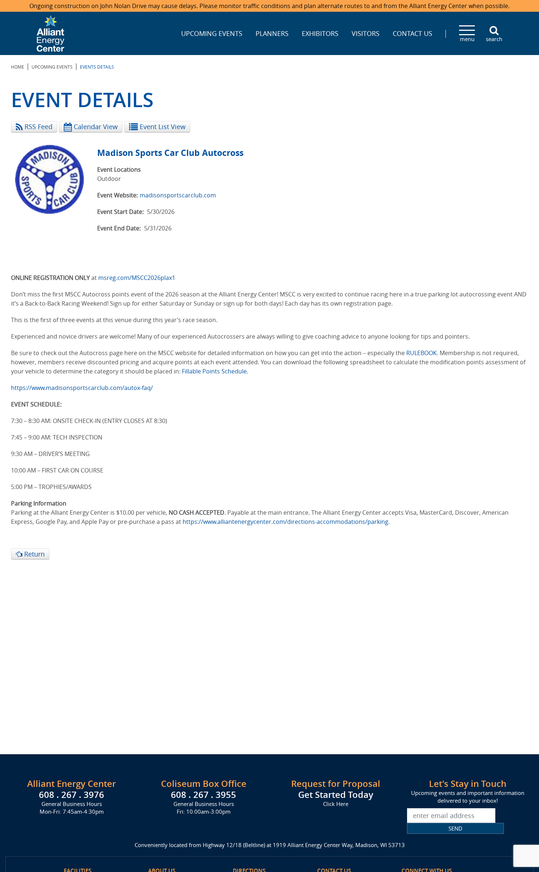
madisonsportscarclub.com (178, 195)
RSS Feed (37, 126)
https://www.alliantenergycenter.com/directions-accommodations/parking (285, 522)
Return (33, 554)
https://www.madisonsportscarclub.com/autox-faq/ (82, 388)
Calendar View (95, 126)
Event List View (162, 126)
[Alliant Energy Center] (51, 32)
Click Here (335, 803)
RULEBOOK (421, 353)
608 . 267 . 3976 (71, 794)
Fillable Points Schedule (214, 371)
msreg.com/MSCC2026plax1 (136, 278)
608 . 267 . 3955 (203, 794)
